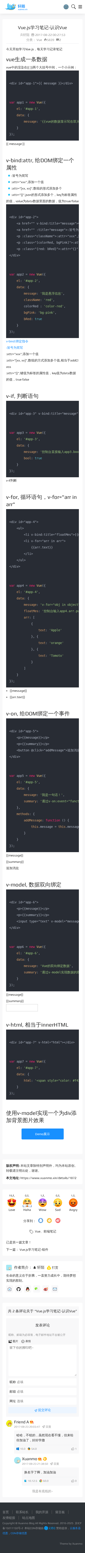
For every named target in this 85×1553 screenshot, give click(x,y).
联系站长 (22, 1512)
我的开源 (42, 1512)
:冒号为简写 (14, 347)
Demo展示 (42, 1134)
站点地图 (28, 1518)
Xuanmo (29, 1458)
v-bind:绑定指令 (17, 341)
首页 (5, 1512)
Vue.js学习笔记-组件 (33, 1249)
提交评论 (44, 1410)
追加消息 (12, 868)
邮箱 (13, 1391)
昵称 (13, 1382)
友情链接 (8, 1518)
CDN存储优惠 (19, 1533)
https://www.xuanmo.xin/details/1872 (48, 1178)
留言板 (60, 1512)
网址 (13, 1401)
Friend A (21, 1421)
